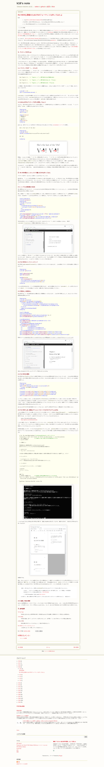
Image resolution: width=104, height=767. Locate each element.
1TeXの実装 (20, 616)
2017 (19, 663)
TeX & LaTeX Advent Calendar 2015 (34, 19)
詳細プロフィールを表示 (22, 763)
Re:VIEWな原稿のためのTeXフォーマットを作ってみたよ (32, 672)
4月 (20, 678)
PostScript (19, 748)
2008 (19, 694)
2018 (19, 661)
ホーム (48, 647)
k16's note (23, 3)
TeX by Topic (21, 612)
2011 (19, 688)
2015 (19, 667)
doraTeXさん (53, 40)
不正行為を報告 (21, 706)
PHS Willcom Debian (21, 746)
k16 (19, 762)
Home (18, 730)
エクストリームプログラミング (61, 30)
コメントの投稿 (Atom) (49, 651)
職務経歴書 (19, 710)
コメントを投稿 (23, 638)
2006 (19, 698)
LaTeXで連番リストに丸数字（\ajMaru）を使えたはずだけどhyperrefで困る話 (40, 720)
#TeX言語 (47, 592)
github (43, 6)
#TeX (43, 592)
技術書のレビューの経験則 (22, 715)
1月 (20, 680)
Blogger (60, 755)
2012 (19, 686)
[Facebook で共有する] (40, 631)
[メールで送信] (36, 631)
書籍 (18, 751)
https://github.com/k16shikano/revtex (29, 419)
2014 (19, 683)
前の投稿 (76, 647)
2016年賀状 (21, 670)
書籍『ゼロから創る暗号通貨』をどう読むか (64, 741)
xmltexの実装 (21, 621)
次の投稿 (20, 647)
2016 (19, 665)
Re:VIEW (20, 35)
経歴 (48, 6)
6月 (20, 676)
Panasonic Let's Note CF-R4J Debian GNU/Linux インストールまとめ (32, 745)
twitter (37, 6)
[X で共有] (39, 631)
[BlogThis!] (37, 631)
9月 (20, 674)
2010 (19, 690)
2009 (19, 692)
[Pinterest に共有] (42, 631)
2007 (19, 696)
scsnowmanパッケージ (58, 124)
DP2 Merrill (19, 743)
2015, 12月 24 (42, 594)
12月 (20, 668)
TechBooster (50, 32)
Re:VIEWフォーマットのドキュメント (26, 625)
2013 (19, 684)
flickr (53, 6)
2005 (19, 700)
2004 (19, 702)
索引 (18, 750)
